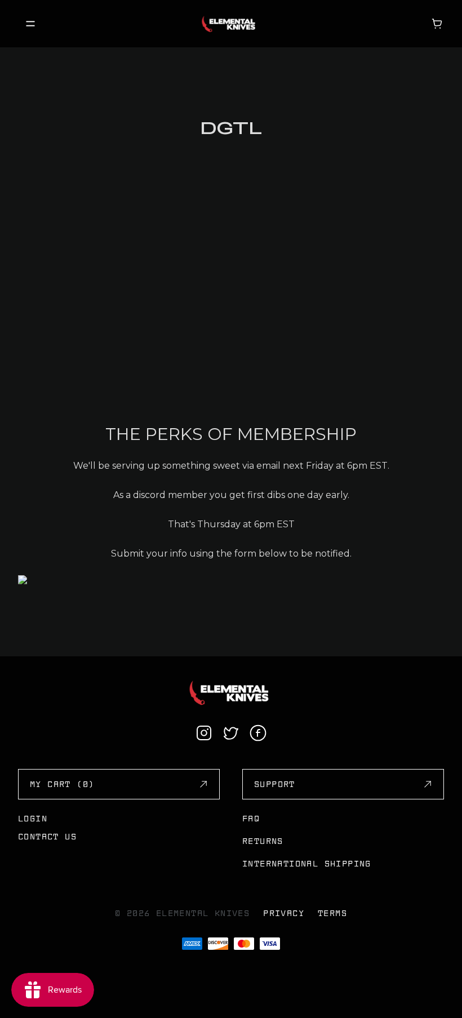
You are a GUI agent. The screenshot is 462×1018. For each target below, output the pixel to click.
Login (32, 818)
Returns (262, 841)
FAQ (251, 818)
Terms (332, 913)
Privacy (283, 913)
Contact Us (47, 837)
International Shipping (306, 864)
